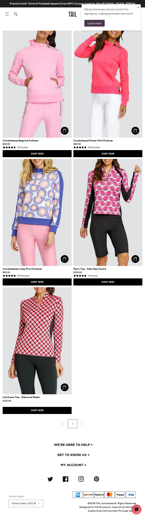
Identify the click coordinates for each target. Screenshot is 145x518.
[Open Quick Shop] (37, 84)
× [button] (138, 7)
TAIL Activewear (105, 503)
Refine (131, 24)
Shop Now (37, 153)
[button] (7, 14)
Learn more (95, 23)
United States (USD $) (24, 503)
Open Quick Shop (64, 130)
